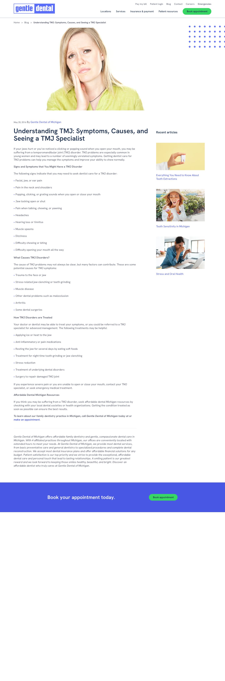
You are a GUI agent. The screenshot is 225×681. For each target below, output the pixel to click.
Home (17, 22)
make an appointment (27, 419)
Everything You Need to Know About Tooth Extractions (177, 177)
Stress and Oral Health (169, 274)
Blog (26, 22)
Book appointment (163, 497)
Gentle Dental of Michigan (45, 122)
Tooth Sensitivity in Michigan (173, 226)
